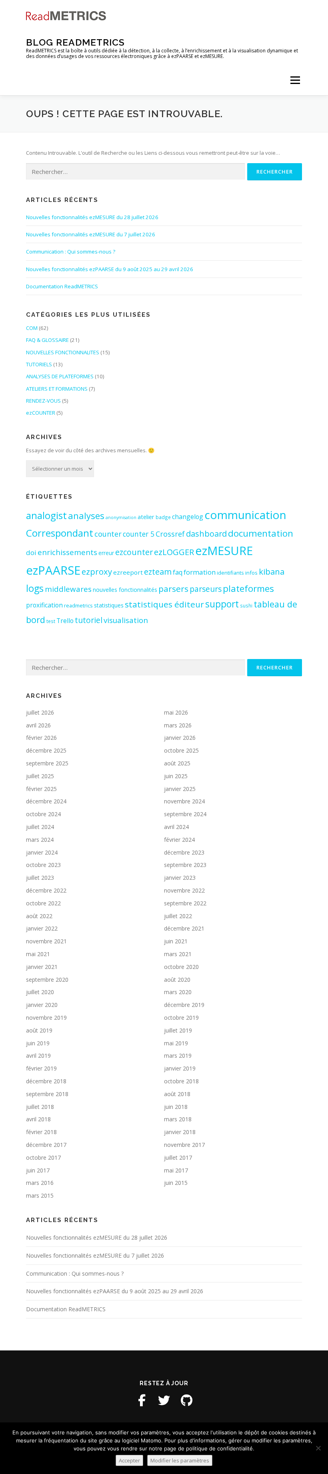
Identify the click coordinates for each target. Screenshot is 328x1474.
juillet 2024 (40, 827)
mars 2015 (40, 1195)
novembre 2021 (46, 941)
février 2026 (41, 737)
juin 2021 (176, 941)
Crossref (170, 534)
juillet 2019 (178, 1030)
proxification (44, 605)
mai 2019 (176, 1043)
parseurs (206, 588)
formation (200, 572)
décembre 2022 (46, 890)
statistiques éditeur (164, 604)
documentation (260, 533)
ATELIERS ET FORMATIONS (57, 388)
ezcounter (134, 552)
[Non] (318, 1448)
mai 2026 (176, 712)
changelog (187, 516)
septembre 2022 (185, 903)
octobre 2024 (43, 814)
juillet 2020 (40, 992)
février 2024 (179, 839)
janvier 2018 (180, 1132)
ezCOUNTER (40, 412)
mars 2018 (178, 1119)
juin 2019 (38, 1043)
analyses (86, 515)
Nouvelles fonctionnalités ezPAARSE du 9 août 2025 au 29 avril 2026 (109, 269)
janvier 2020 (42, 1005)
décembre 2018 (46, 1081)
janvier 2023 (180, 877)
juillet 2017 (178, 1157)
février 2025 (41, 789)
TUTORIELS (39, 364)
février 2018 (41, 1132)
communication (245, 514)
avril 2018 (38, 1119)
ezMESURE (224, 551)
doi (31, 552)
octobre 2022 (43, 903)
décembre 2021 (184, 928)
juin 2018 (176, 1106)
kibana (271, 571)
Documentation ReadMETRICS (62, 286)
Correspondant (59, 532)
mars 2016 (40, 1182)
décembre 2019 (184, 1005)
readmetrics (78, 605)
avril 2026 (38, 725)
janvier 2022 (42, 928)
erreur (106, 553)
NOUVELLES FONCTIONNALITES (62, 352)
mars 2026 (178, 725)
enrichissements (67, 552)
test (50, 621)
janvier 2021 (42, 967)
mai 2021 (38, 954)
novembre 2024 (184, 801)
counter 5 (138, 534)
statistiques (109, 605)
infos (251, 572)
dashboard (206, 533)
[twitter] (164, 1400)
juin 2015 (176, 1182)
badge (163, 517)
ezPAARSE (53, 570)
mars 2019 (178, 1055)
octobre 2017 (43, 1157)
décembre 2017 (46, 1144)
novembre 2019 (46, 1017)
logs (35, 588)
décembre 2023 (184, 852)
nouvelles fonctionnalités (125, 589)
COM (32, 328)
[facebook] (142, 1400)
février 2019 (41, 1068)
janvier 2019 (180, 1068)
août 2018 (177, 1094)
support (222, 604)
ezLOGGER (174, 551)
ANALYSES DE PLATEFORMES (60, 376)
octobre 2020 (181, 967)
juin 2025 (176, 776)
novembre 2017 (184, 1144)
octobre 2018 (181, 1081)
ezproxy (97, 571)
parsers (173, 588)
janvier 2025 (180, 789)
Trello (65, 620)
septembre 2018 (47, 1094)
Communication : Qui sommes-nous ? (70, 251)
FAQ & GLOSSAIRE (47, 340)
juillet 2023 (40, 877)
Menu (295, 80)
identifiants (230, 572)
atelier (146, 517)
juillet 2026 (40, 712)
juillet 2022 (178, 916)
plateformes (248, 588)
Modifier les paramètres (179, 1460)
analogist (46, 515)
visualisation (126, 620)
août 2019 (39, 1030)
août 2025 (177, 763)
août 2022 (39, 916)
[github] (186, 1400)
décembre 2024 (46, 801)
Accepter (129, 1460)
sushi (246, 605)
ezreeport (128, 572)
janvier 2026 (180, 737)
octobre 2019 (181, 1017)
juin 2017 (38, 1170)
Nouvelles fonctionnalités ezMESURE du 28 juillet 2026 (92, 217)
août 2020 (177, 979)
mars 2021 (178, 954)
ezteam (158, 571)
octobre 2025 (181, 750)
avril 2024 (176, 827)
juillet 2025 (40, 776)
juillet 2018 (40, 1106)
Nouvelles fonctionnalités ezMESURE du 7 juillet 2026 (90, 234)
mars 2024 (40, 839)
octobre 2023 (43, 865)
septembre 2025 (47, 763)
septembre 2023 (185, 865)
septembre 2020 (47, 979)
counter (108, 534)
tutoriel (88, 620)
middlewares (68, 589)
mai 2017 (176, 1170)
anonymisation (121, 517)
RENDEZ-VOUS (43, 400)
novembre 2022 (184, 890)
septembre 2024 (185, 814)
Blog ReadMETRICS (75, 42)
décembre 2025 (46, 750)
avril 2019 (38, 1055)
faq (177, 572)
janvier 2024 (42, 852)
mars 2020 (178, 992)
